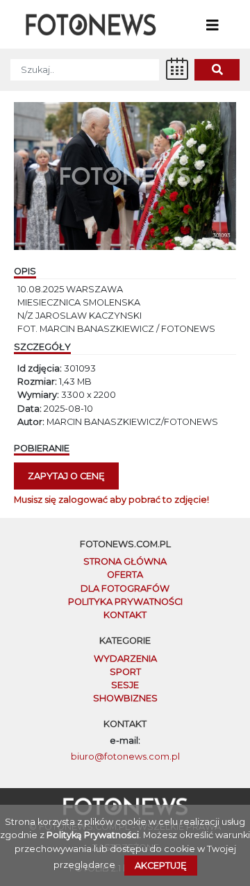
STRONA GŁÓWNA (125, 561)
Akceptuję (161, 865)
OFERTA (125, 574)
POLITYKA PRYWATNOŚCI (125, 601)
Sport (125, 672)
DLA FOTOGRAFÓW (125, 588)
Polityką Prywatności (93, 835)
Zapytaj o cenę (66, 476)
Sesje (125, 685)
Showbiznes (125, 698)
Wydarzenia (125, 658)
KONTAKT (125, 615)
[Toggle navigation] (212, 24)
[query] (217, 70)
